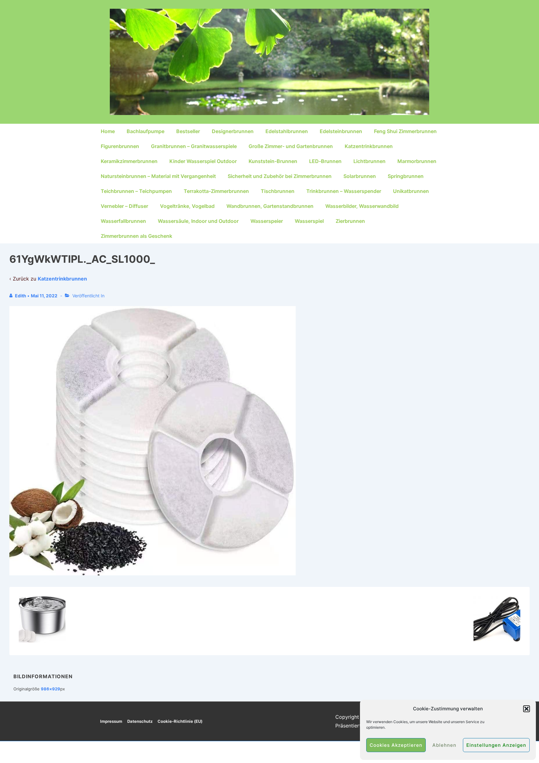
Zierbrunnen (350, 221)
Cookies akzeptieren (396, 745)
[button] (526, 709)
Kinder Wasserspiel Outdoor (203, 161)
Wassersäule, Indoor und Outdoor (198, 221)
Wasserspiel (309, 221)
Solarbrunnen (359, 176)
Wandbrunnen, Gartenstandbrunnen (269, 206)
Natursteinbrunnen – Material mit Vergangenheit (158, 176)
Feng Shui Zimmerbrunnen (405, 131)
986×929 (50, 688)
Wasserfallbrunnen (123, 221)
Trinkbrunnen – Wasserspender (343, 191)
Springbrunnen (406, 176)
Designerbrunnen (233, 131)
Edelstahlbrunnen (286, 131)
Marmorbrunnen (416, 161)
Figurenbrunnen (120, 146)
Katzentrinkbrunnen (369, 146)
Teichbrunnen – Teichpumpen (136, 191)
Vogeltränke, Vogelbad (187, 206)
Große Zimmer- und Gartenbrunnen (291, 146)
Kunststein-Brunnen (273, 161)
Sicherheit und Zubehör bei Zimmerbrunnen (280, 176)
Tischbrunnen (277, 191)
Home (108, 131)
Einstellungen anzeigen (496, 745)
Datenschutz (140, 721)
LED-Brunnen (325, 161)
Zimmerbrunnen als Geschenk (136, 236)
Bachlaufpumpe (145, 131)
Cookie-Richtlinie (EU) (180, 721)
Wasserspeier (266, 221)
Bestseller (188, 131)
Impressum (111, 721)
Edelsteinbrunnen (341, 131)
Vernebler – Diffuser (124, 206)
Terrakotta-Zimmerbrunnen (216, 191)
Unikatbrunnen (411, 191)
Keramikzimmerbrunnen (129, 161)
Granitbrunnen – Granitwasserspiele (194, 146)
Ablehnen (444, 745)
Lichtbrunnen (369, 161)
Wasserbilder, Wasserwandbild (362, 206)
